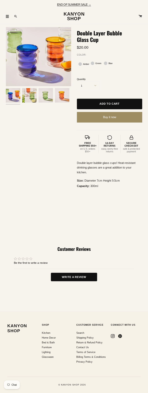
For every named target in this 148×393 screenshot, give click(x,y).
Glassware (48, 356)
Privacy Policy (84, 361)
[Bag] (140, 16)
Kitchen (46, 332)
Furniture (47, 347)
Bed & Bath (48, 342)
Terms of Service (85, 352)
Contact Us (82, 347)
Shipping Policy (85, 337)
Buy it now (109, 117)
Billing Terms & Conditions (91, 356)
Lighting (46, 352)
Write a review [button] (74, 277)
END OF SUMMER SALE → (74, 4)
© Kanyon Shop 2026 (72, 385)
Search (80, 332)
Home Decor (49, 337)
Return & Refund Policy (89, 342)
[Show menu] (9, 16)
